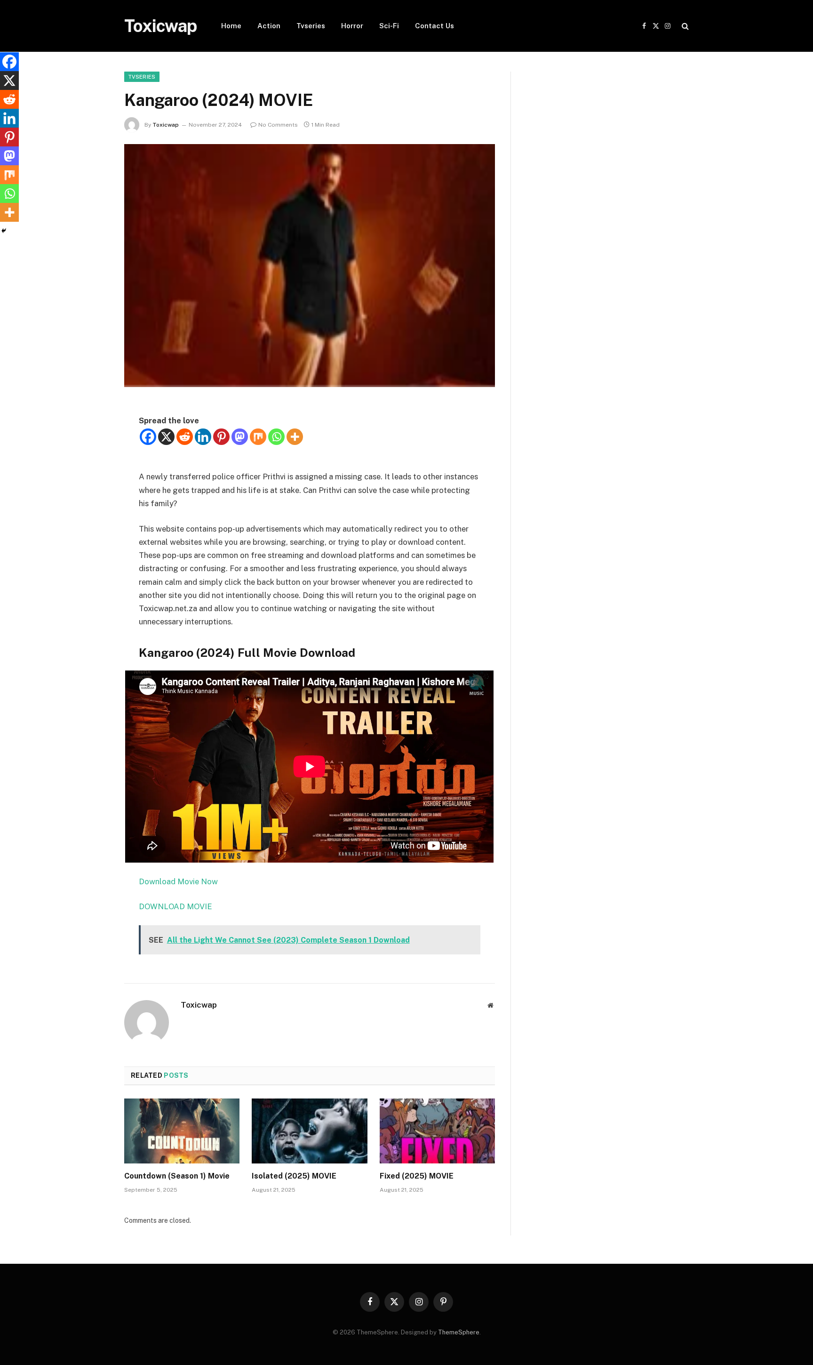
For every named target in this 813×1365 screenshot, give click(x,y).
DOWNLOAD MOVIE (176, 906)
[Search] (684, 26)
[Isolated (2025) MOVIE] (309, 1130)
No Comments (278, 124)
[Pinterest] (221, 436)
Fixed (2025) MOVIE (417, 1175)
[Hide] (4, 230)
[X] (166, 436)
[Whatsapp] (276, 436)
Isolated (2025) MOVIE (294, 1175)
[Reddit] (184, 436)
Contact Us (434, 26)
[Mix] (258, 436)
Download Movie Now (178, 881)
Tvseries (310, 26)
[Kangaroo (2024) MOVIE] (309, 265)
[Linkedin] (203, 436)
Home (231, 26)
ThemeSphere (458, 1332)
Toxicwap (165, 124)
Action (268, 26)
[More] (295, 436)
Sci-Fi (389, 26)
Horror (352, 26)
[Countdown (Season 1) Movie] (181, 1130)
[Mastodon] (239, 436)
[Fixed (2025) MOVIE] (437, 1130)
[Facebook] (148, 436)
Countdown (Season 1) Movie (177, 1175)
